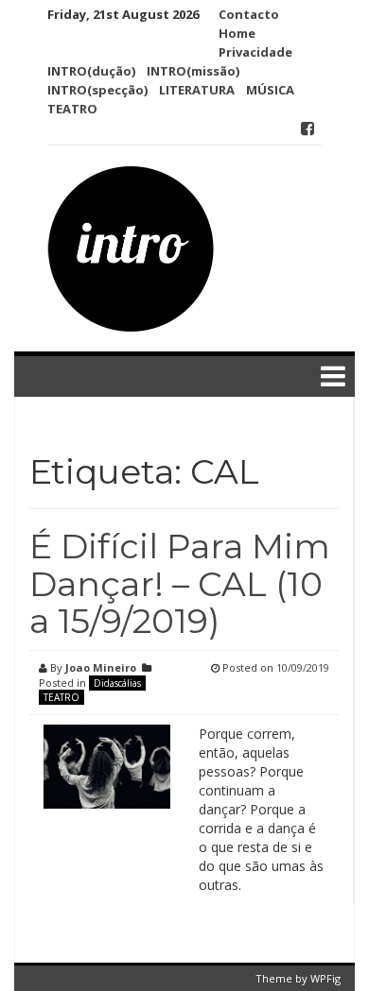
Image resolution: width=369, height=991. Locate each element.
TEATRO (72, 108)
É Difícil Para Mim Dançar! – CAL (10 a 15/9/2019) (179, 583)
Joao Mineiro (100, 667)
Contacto (249, 14)
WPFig (325, 978)
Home (237, 33)
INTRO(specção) (97, 89)
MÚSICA (270, 89)
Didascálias (117, 683)
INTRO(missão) (193, 70)
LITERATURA (197, 89)
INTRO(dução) (91, 70)
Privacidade (255, 51)
